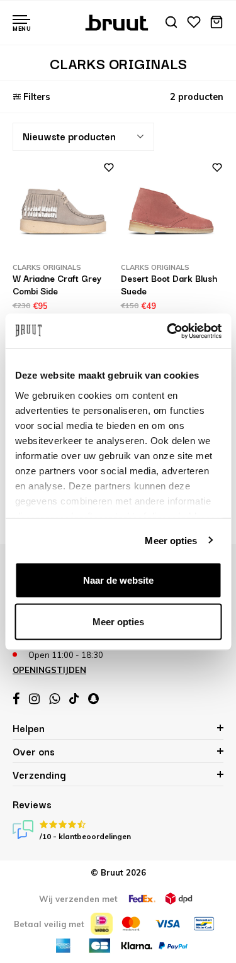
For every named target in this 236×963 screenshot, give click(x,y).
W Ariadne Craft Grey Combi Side (57, 284)
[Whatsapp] (54, 699)
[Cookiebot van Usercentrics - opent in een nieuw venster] (168, 331)
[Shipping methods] (142, 899)
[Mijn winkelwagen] (216, 23)
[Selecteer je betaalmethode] (102, 924)
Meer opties (171, 540)
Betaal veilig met (49, 924)
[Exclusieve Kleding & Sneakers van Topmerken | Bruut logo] (118, 21)
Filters (36, 97)
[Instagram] (34, 699)
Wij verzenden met (78, 899)
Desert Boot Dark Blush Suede (169, 284)
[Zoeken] (171, 23)
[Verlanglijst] (194, 23)
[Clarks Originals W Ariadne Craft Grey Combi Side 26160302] (64, 211)
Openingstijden (49, 670)
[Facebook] (16, 699)
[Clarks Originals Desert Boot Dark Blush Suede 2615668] (172, 211)
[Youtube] (74, 698)
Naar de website (118, 580)
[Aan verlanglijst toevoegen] (104, 171)
